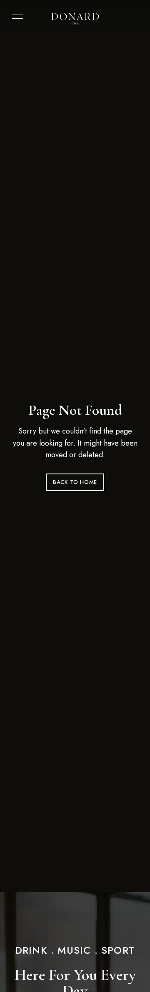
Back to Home (75, 482)
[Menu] (15, 16)
